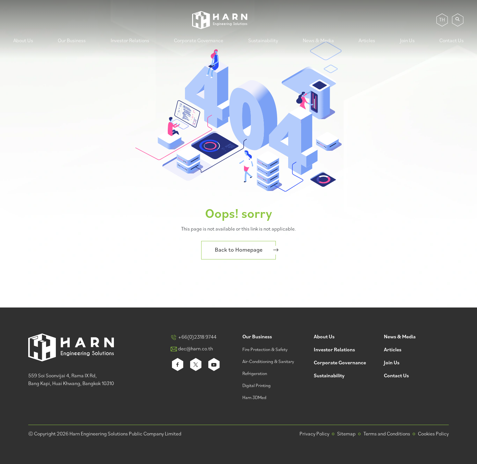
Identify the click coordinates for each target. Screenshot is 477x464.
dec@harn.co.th (195, 349)
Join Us (407, 41)
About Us (23, 41)
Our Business (72, 41)
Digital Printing (256, 386)
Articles (367, 41)
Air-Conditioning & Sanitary (268, 362)
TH (442, 20)
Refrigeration (254, 374)
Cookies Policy (433, 434)
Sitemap (346, 434)
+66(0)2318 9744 (197, 337)
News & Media (318, 41)
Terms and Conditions (386, 434)
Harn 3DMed (254, 398)
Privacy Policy (314, 434)
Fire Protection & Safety (264, 350)
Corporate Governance (198, 41)
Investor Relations (130, 41)
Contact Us (451, 41)
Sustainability (263, 41)
